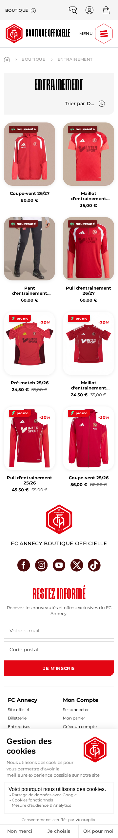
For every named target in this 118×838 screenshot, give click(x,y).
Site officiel (18, 709)
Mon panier (74, 718)
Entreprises (19, 726)
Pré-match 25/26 (30, 382)
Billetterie (17, 718)
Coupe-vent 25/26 (88, 477)
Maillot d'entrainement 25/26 (88, 385)
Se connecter (76, 709)
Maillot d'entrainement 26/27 (88, 196)
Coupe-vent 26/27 (29, 193)
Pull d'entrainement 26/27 (88, 291)
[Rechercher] (72, 10)
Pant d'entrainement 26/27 (29, 291)
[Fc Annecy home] (59, 519)
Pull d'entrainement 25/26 (29, 480)
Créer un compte (80, 726)
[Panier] (106, 10)
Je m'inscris (58, 668)
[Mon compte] (89, 10)
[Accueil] (7, 59)
